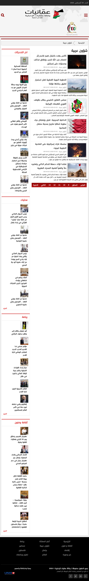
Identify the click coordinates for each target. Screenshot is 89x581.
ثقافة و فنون (67, 546)
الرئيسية (81, 42)
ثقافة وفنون (21, 422)
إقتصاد (67, 550)
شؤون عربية (44, 546)
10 (64, 185)
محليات (24, 200)
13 (50, 185)
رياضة (24, 317)
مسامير (22, 546)
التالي (43, 185)
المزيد (5, 308)
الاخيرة (35, 185)
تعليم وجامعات (22, 554)
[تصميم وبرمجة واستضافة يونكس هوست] (9, 574)
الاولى (82, 185)
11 (59, 185)
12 (54, 185)
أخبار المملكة (44, 541)
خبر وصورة (67, 554)
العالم (44, 554)
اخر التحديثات (21, 52)
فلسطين (22, 550)
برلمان (44, 550)
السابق (74, 185)
